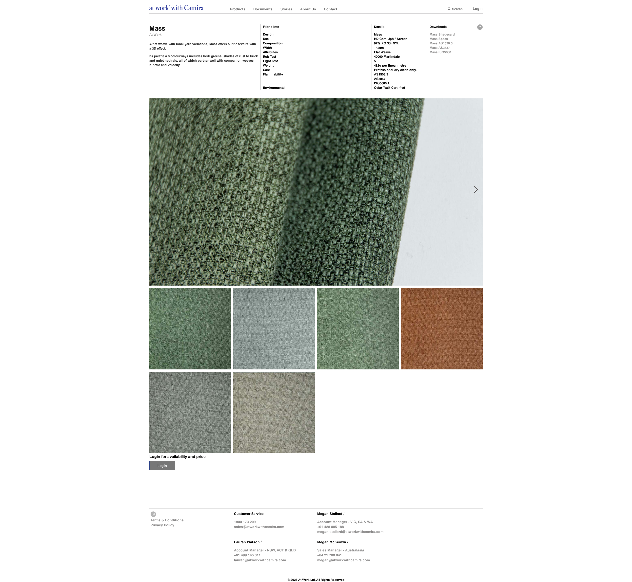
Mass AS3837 (440, 48)
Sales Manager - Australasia (340, 550)
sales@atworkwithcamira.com (259, 527)
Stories (286, 9)
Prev (156, 189)
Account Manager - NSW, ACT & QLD (265, 550)
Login (478, 9)
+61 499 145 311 (247, 555)
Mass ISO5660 (440, 52)
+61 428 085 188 (330, 527)
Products (237, 9)
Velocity (173, 65)
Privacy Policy (162, 525)
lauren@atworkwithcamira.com (260, 560)
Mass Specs (439, 39)
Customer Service (249, 514)
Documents (263, 9)
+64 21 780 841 (329, 555)
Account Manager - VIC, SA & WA (345, 522)
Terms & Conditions (167, 520)
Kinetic (154, 65)
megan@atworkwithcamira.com (343, 560)
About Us (308, 9)
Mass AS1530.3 (441, 43)
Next (476, 189)
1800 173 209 (245, 522)
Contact (330, 9)
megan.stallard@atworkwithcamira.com (350, 532)
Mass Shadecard (442, 34)
